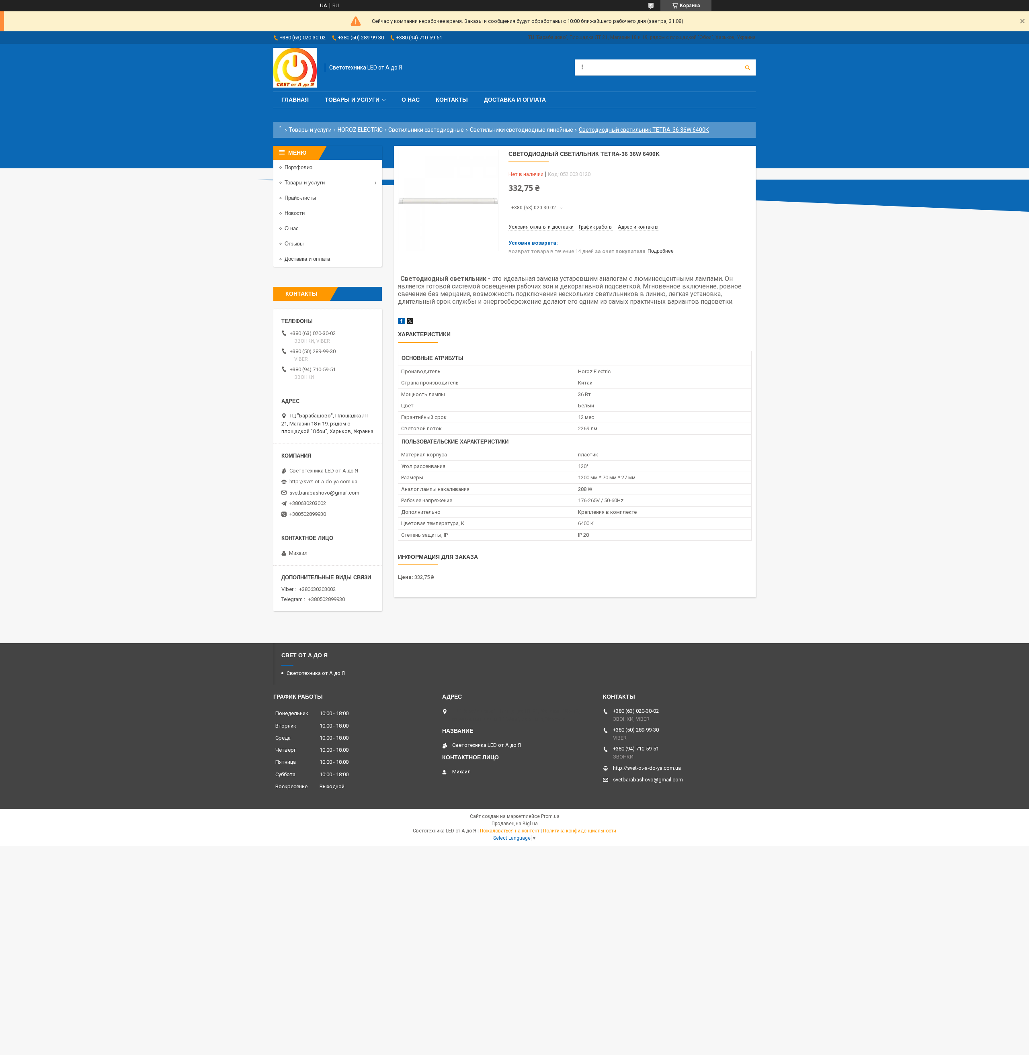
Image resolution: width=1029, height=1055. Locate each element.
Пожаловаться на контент (509, 831)
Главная (295, 99)
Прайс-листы (300, 198)
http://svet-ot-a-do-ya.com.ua (323, 481)
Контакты (452, 99)
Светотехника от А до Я (316, 673)
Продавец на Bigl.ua (515, 823)
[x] (410, 322)
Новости (295, 213)
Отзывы (294, 244)
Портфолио (298, 167)
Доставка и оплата (515, 99)
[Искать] (748, 67)
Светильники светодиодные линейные (521, 130)
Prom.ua (550, 816)
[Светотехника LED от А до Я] (295, 68)
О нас (411, 99)
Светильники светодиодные (426, 130)
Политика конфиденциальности (579, 831)
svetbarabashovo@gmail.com (324, 493)
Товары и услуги (352, 99)
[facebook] (401, 322)
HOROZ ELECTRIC (360, 130)
